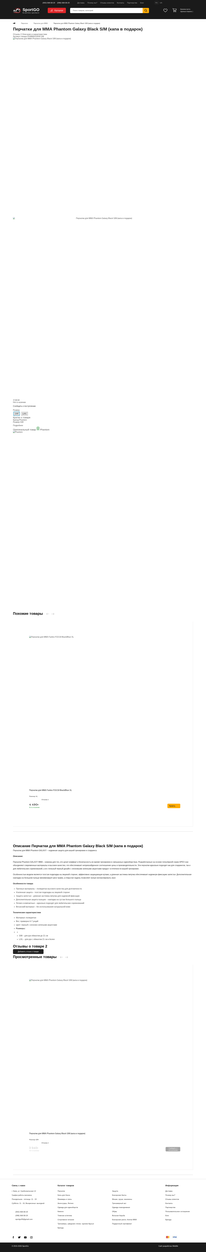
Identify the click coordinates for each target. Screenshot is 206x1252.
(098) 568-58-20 (63, 3)
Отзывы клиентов (107, 3)
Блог (142, 3)
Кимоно (61, 1211)
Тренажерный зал (119, 1203)
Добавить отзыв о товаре (28, 951)
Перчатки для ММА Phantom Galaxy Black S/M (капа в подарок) (57, 1133)
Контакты (120, 3)
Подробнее (18, 425)
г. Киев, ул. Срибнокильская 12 (24, 1191)
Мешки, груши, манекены (122, 1199)
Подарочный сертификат (122, 1224)
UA (161, 3)
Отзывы (45, 799)
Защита (115, 1191)
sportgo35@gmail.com (24, 1219)
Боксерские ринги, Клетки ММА (124, 1220)
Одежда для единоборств (68, 1207)
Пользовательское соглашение (177, 1211)
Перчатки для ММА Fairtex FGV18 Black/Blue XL (50, 790)
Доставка (80, 3)
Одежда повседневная (121, 1207)
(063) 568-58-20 (49, 3)
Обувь (114, 1211)
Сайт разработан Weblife (168, 1246)
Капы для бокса (64, 1195)
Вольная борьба (118, 1215)
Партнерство (132, 3)
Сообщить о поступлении (24, 406)
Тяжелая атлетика (65, 1215)
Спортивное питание (66, 1220)
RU (156, 3)
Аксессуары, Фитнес (66, 1203)
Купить (172, 806)
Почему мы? (92, 3)
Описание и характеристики (34, 34)
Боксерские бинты (119, 1195)
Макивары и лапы (65, 1199)
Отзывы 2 (17, 34)
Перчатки (61, 1191)
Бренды (61, 1228)
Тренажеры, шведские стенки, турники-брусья (76, 1224)
